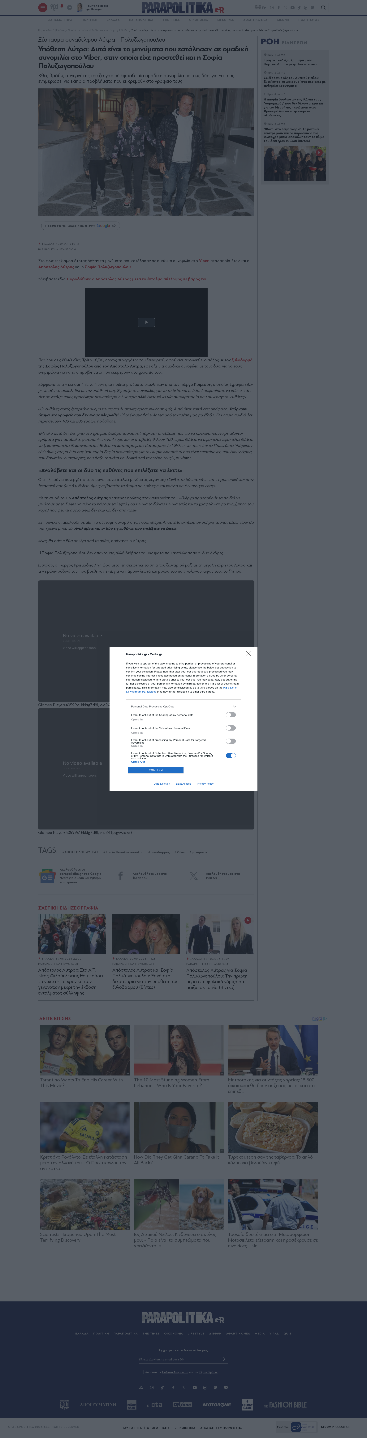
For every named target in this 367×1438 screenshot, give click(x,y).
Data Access (183, 783)
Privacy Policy (205, 783)
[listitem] (183, 706)
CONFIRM (156, 770)
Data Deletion (162, 783)
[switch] (231, 714)
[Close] (249, 654)
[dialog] (183, 719)
